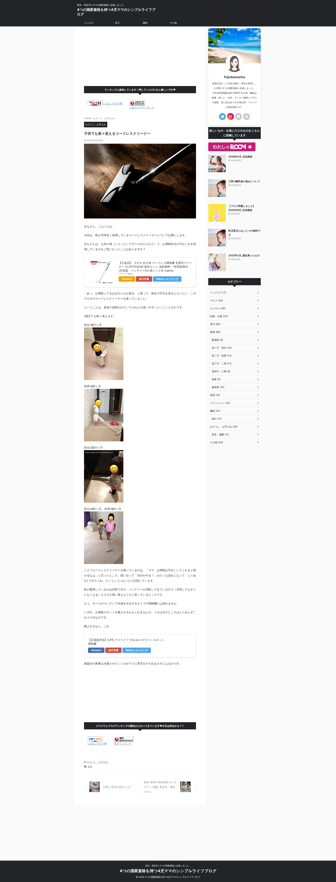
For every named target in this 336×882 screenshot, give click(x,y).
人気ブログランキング (142, 107)
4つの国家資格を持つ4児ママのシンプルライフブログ (168, 871)
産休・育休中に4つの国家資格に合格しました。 (168, 865)
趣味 (145, 22)
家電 (90, 766)
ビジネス (89, 22)
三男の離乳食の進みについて (244, 181)
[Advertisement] (140, 58)
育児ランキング (122, 743)
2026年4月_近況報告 (240, 156)
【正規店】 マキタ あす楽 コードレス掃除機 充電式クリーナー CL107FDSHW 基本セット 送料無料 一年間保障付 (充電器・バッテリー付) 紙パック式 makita (155, 266)
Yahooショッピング (167, 278)
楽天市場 (144, 278)
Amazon (127, 278)
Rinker (130, 274)
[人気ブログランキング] (137, 104)
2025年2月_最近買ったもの (244, 255)
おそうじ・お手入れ (97, 762)
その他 (173, 22)
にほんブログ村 (112, 103)
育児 (117, 22)
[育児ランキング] (123, 740)
